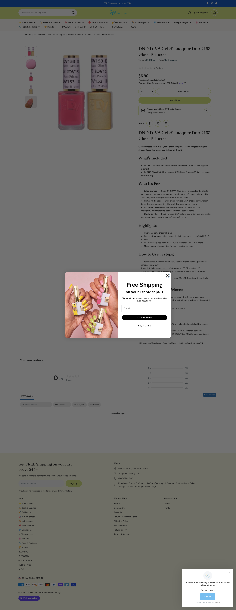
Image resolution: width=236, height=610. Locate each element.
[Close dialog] (167, 275)
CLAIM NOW (144, 317)
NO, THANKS (144, 326)
